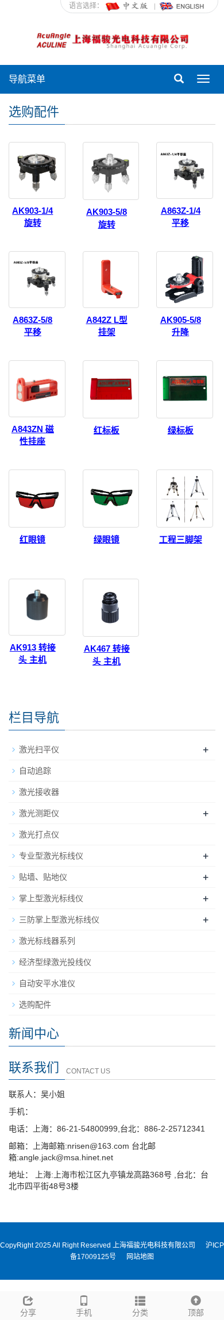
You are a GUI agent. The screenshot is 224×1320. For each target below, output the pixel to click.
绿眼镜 (106, 539)
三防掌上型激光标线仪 (59, 919)
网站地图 (140, 1257)
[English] (182, 6)
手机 (84, 1312)
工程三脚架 (180, 539)
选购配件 (35, 1004)
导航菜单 (27, 79)
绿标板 (181, 430)
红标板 (106, 430)
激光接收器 (39, 791)
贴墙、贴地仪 (43, 877)
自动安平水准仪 (47, 983)
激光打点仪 (39, 834)
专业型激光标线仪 (51, 855)
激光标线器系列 (47, 940)
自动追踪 (35, 770)
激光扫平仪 (39, 749)
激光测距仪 (39, 813)
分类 (140, 1312)
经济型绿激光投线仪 (55, 962)
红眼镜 (32, 539)
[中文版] (127, 6)
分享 (28, 1312)
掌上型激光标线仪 (51, 898)
